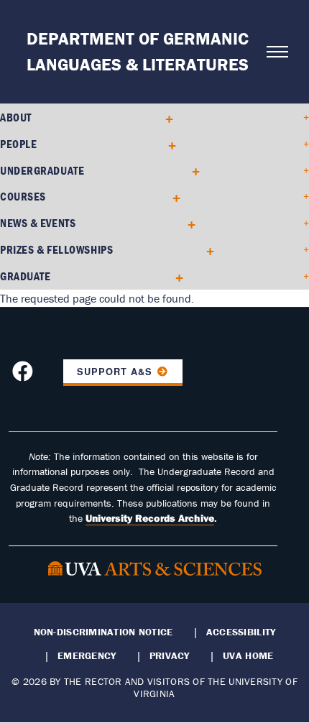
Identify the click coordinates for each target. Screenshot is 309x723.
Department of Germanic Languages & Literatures (138, 51)
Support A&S (114, 371)
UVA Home (248, 655)
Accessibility (241, 631)
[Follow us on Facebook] (24, 375)
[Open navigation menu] (272, 52)
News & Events (37, 223)
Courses (23, 196)
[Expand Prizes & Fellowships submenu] (205, 249)
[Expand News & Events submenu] (186, 223)
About (16, 117)
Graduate (25, 276)
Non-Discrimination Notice (103, 631)
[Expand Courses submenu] (171, 196)
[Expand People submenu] (167, 144)
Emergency (86, 655)
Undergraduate (42, 170)
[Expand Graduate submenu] (174, 276)
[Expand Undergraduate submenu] (190, 170)
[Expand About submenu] (164, 117)
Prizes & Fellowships (56, 249)
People (18, 144)
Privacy (169, 655)
